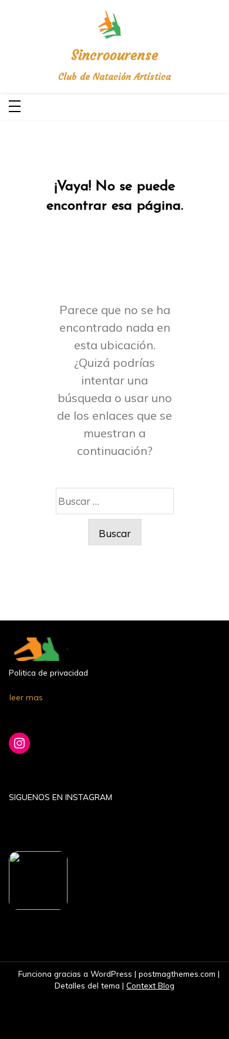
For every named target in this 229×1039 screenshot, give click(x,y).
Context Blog (150, 985)
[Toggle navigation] (15, 107)
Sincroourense (115, 55)
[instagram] (217, 107)
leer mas (26, 697)
